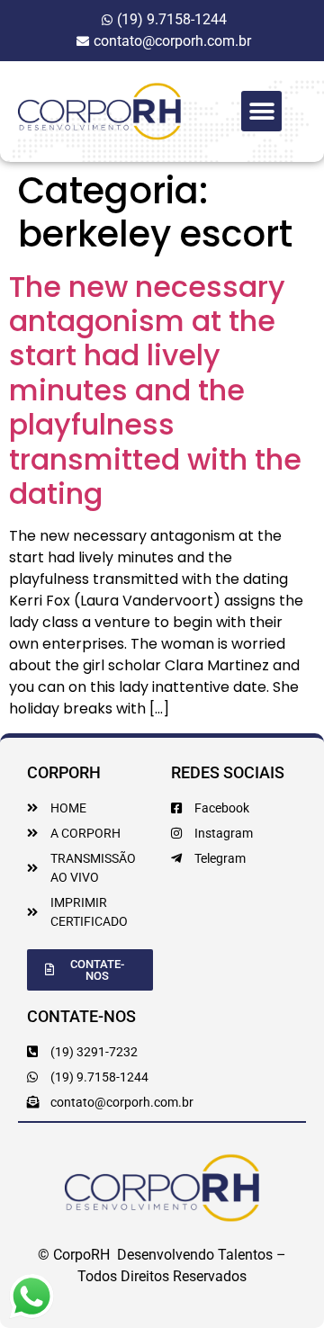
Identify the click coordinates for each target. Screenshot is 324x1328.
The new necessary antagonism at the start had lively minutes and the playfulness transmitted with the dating (155, 390)
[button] (261, 111)
